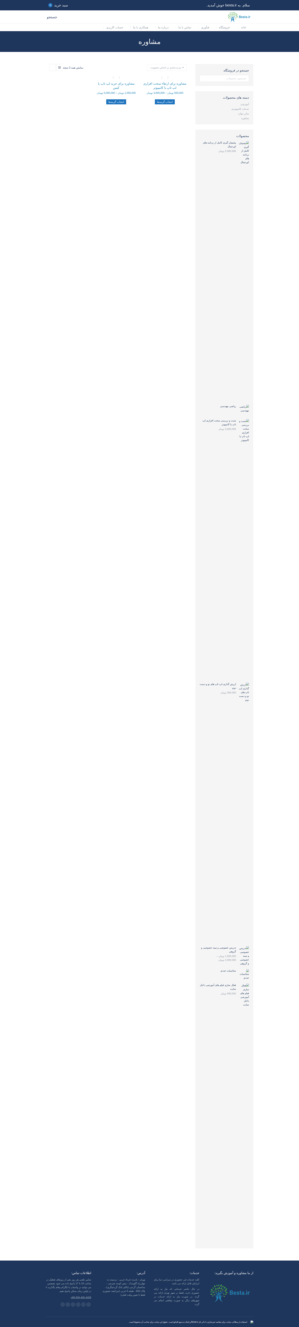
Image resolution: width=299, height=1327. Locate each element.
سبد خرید (59, 5)
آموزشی (244, 104)
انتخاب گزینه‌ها (165, 101)
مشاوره (245, 118)
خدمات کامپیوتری (240, 108)
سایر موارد (243, 113)
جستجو (202, 78)
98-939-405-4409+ (81, 1297)
